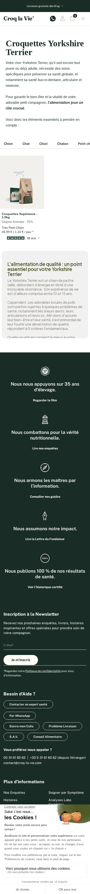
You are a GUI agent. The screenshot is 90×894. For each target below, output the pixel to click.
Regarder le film (45, 400)
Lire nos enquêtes (45, 448)
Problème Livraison (62, 726)
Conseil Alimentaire (47, 736)
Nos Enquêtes (14, 792)
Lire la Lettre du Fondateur (45, 539)
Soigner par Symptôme (66, 792)
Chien (8, 144)
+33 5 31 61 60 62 (43, 757)
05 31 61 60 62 (14, 757)
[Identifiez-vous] (62, 18)
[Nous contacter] (53, 18)
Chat (26, 144)
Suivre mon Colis (21, 726)
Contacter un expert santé (28, 704)
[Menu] (83, 18)
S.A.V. (13, 736)
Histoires (10, 800)
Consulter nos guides (45, 496)
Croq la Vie (18, 18)
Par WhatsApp (19, 715)
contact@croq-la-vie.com (22, 763)
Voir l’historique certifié (45, 587)
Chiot (43, 144)
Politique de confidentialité (43, 671)
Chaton (62, 144)
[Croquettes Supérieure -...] (22, 182)
